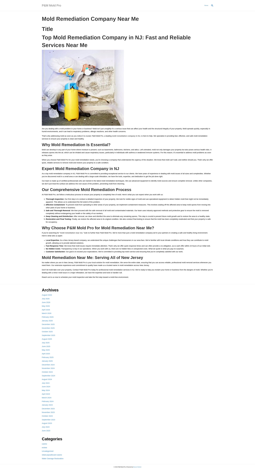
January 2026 (47, 321)
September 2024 (48, 376)
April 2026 (46, 310)
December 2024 (48, 365)
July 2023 (46, 427)
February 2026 (47, 317)
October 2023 (47, 416)
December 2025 (48, 324)
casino (44, 444)
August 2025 (47, 339)
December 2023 (48, 409)
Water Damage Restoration (52, 459)
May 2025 (46, 350)
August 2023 (47, 423)
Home (206, 5)
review (44, 448)
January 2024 (47, 405)
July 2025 (46, 343)
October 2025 (47, 332)
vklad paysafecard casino (52, 455)
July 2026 (46, 299)
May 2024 (46, 390)
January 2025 (47, 361)
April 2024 (46, 394)
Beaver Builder (137, 467)
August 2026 (47, 295)
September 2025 (48, 335)
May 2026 (46, 306)
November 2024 (48, 368)
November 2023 (48, 412)
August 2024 (47, 379)
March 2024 (46, 398)
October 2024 (47, 372)
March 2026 (46, 313)
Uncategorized (47, 451)
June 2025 (46, 346)
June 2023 (46, 431)
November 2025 (48, 328)
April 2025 (46, 354)
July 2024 (46, 383)
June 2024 (46, 387)
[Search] (211, 5)
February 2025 (47, 357)
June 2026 (46, 302)
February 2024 (47, 401)
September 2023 (48, 420)
